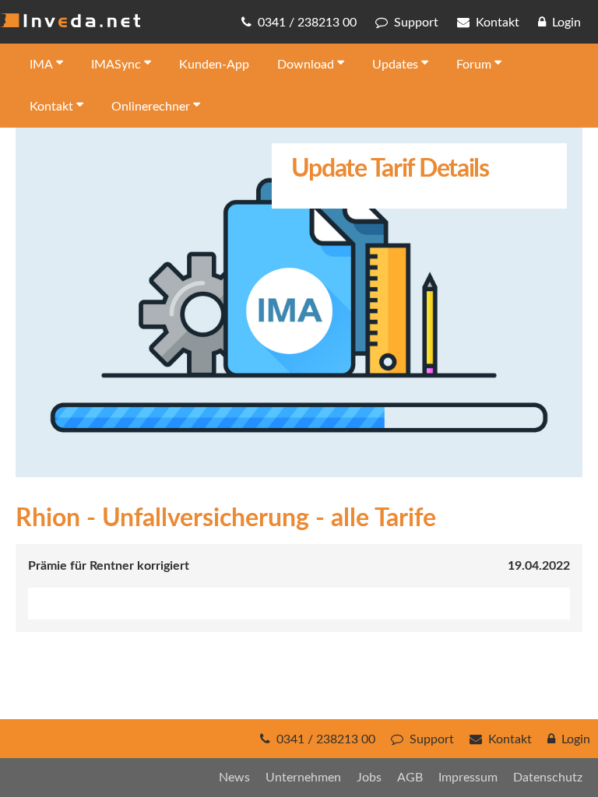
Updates (395, 64)
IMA (41, 64)
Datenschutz (547, 777)
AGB (410, 777)
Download (305, 64)
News (234, 777)
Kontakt (51, 106)
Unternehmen (303, 777)
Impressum (468, 777)
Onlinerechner (150, 106)
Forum (473, 64)
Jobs (369, 777)
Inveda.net (70, 20)
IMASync (116, 64)
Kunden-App (214, 64)
